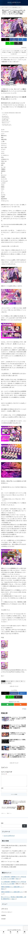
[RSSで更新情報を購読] (20, 704)
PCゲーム (14, 681)
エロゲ (19, 681)
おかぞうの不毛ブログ (9, 835)
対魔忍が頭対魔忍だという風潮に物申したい (12, 886)
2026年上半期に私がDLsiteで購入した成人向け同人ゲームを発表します (14, 846)
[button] (18, 43)
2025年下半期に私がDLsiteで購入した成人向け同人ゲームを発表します (14, 857)
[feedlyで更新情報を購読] (7, 704)
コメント (4, 774)
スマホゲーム (5, 683)
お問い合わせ (4, 908)
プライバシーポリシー (6, 912)
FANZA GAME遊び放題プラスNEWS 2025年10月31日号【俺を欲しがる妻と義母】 (14, 865)
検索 (2, 823)
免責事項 (3, 915)
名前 (2, 788)
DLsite (8, 681)
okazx (17, 878)
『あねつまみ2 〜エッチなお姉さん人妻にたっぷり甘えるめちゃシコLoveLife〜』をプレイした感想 (13, 851)
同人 (10, 683)
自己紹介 (3, 918)
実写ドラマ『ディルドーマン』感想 (10, 861)
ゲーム (4, 681)
